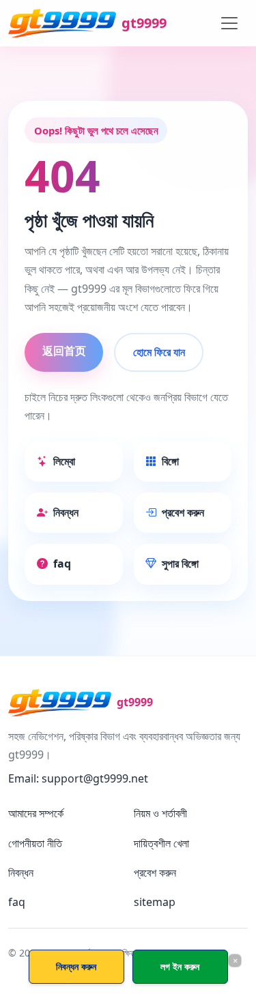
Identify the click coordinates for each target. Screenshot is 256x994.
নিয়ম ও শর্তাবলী (160, 813)
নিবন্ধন (66, 512)
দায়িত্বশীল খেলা (161, 843)
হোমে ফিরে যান (159, 352)
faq (62, 563)
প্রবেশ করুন (183, 512)
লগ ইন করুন (179, 966)
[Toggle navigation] (229, 23)
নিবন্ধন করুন (76, 966)
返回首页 (64, 350)
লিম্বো (64, 461)
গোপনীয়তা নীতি (35, 843)
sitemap (154, 901)
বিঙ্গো (170, 461)
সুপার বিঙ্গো (180, 563)
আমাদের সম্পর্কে (35, 813)
